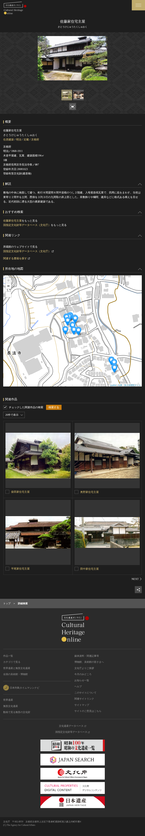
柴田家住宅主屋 (20, 491)
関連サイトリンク (84, 698)
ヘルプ (78, 686)
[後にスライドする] (137, 579)
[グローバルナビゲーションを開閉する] (138, 5)
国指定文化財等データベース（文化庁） (27, 225)
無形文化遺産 (10, 706)
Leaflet (113, 384)
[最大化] (8, 294)
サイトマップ (81, 705)
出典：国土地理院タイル (129, 384)
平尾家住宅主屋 (20, 568)
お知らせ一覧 (81, 680)
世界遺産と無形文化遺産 (16, 668)
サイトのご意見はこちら (87, 711)
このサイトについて (85, 692)
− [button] (8, 286)
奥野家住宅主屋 (89, 492)
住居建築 (8, 139)
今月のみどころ (83, 674)
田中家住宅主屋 (89, 568)
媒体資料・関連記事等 (86, 655)
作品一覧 (8, 655)
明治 (18, 139)
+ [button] (8, 280)
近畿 (26, 139)
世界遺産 (8, 699)
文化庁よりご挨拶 (84, 668)
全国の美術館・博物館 (15, 674)
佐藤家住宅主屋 (12, 220)
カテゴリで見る (11, 661)
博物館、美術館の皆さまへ (89, 661)
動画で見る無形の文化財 (16, 712)
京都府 (35, 139)
